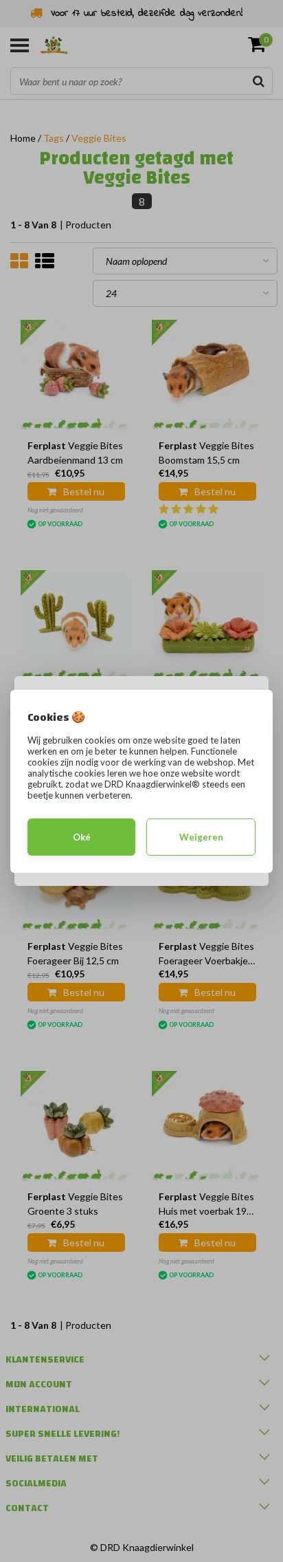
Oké (82, 837)
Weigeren (201, 837)
